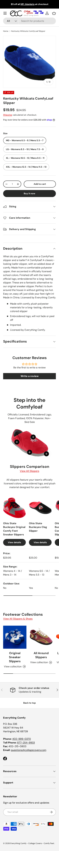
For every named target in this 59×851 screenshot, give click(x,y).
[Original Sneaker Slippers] (14, 637)
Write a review (30, 376)
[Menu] (5, 13)
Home (5, 31)
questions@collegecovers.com (28, 750)
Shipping (7, 114)
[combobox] (29, 21)
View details (14, 542)
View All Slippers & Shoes (18, 618)
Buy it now (29, 193)
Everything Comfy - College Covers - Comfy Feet (32, 843)
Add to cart (40, 184)
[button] (54, 13)
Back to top (29, 702)
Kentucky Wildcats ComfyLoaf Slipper (28, 31)
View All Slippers (29, 471)
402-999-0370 (21, 739)
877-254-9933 (26, 742)
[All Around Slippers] (41, 637)
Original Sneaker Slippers (15, 657)
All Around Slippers (41, 655)
